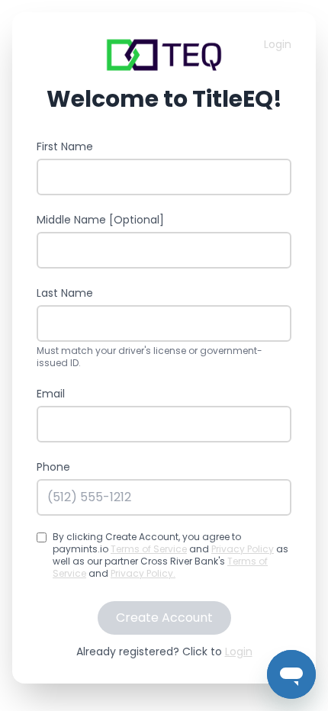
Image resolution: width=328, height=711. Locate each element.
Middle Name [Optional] (100, 219)
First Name (65, 146)
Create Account (164, 617)
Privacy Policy (242, 548)
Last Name (65, 293)
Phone (53, 467)
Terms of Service (149, 548)
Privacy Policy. (143, 573)
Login (277, 44)
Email (51, 393)
